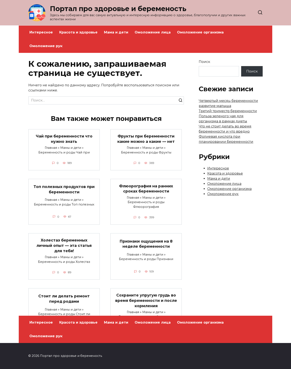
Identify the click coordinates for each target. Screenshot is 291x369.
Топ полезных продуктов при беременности (64, 189)
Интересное (41, 32)
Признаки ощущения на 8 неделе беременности (146, 244)
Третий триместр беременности (228, 111)
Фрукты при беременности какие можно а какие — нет (146, 139)
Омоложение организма (200, 32)
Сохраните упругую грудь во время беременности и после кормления (146, 300)
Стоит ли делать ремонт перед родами (64, 299)
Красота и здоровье (78, 32)
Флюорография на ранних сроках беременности (146, 188)
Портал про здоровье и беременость (118, 8)
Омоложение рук (45, 46)
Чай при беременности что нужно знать (64, 139)
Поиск (204, 62)
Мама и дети (116, 32)
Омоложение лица (153, 32)
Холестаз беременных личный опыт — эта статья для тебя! (64, 245)
